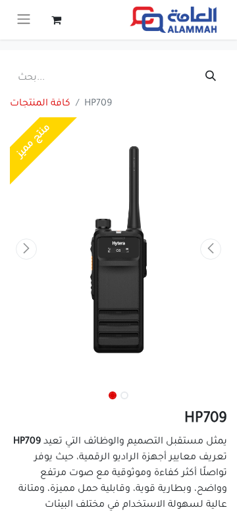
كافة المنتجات (40, 104)
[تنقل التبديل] (24, 19)
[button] (26, 249)
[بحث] (210, 78)
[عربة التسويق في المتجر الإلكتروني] (56, 20)
